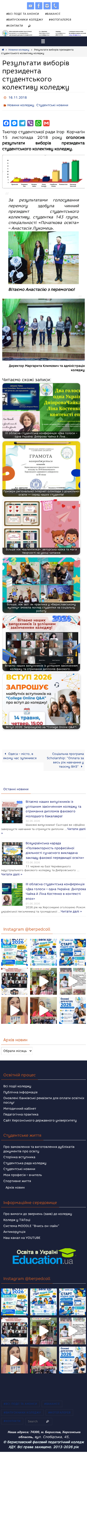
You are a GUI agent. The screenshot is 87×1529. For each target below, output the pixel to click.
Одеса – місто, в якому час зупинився (20, 754)
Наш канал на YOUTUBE (21, 1229)
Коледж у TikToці (16, 1211)
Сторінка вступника (19, 1149)
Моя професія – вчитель (22, 1166)
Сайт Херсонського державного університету (40, 1112)
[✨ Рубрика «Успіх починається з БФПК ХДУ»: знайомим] (43, 1001)
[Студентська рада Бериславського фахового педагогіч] (14, 1001)
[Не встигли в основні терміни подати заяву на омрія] (14, 943)
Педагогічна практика (20, 1106)
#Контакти (14, 25)
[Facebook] (38, 5)
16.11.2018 (17, 97)
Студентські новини (52, 104)
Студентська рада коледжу (24, 1155)
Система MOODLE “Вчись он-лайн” (31, 1217)
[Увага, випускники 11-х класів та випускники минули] (43, 943)
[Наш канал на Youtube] (30, 5)
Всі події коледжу (17, 1078)
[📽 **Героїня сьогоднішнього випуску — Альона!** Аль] (43, 972)
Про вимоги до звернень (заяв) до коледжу (37, 1205)
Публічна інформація (20, 1084)
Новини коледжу (18, 49)
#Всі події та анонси (22, 13)
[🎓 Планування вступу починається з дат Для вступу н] (72, 1001)
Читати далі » (27, 827)
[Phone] (55, 5)
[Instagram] (47, 5)
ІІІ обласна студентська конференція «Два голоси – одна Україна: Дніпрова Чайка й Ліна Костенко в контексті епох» (56, 881)
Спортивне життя (17, 1172)
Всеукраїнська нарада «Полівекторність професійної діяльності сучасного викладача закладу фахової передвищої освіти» (55, 843)
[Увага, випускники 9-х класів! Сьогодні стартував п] (72, 943)
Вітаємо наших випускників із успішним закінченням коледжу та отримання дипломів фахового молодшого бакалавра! (53, 805)
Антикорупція (14, 1223)
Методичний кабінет (19, 1100)
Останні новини (16, 787)
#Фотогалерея (60, 19)
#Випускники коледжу (24, 19)
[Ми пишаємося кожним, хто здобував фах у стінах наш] (72, 972)
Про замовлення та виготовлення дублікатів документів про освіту (39, 1140)
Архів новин (15, 1179)
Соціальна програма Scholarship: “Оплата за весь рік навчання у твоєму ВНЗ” (65, 758)
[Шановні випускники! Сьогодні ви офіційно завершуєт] (14, 972)
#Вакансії (52, 13)
